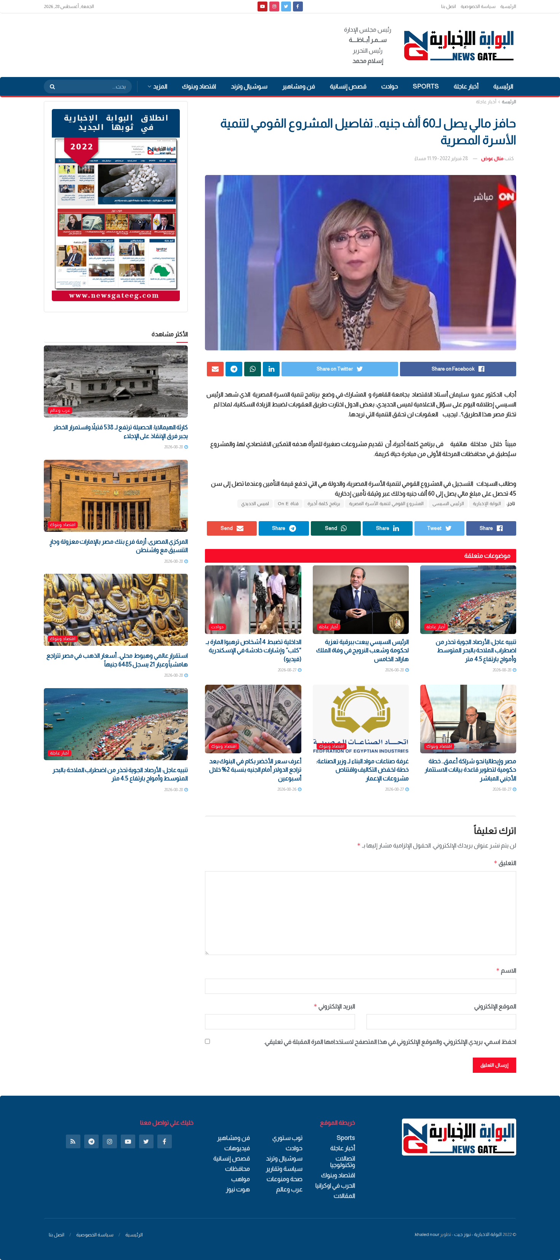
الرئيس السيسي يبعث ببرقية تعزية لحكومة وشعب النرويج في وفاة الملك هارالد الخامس (362, 650)
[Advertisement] (182, 44)
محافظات (237, 1168)
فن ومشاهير (298, 86)
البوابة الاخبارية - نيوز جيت (478, 1234)
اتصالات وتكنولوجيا (342, 1161)
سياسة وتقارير (284, 1168)
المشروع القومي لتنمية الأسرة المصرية (386, 503)
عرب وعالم (60, 410)
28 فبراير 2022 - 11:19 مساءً (441, 158)
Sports (426, 86)
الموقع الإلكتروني (495, 1006)
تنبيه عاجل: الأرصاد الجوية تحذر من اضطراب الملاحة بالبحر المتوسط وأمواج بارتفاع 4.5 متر (476, 650)
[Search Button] (50, 86)
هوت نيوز (238, 1189)
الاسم (506, 970)
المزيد (160, 86)
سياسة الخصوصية (478, 6)
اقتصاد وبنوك (199, 86)
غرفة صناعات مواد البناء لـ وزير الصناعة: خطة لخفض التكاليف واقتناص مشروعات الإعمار (362, 770)
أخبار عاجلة (466, 86)
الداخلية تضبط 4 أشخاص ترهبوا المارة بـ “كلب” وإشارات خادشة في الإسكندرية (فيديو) (253, 650)
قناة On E (288, 503)
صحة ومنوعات (284, 1179)
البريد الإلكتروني (334, 1006)
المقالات (344, 1196)
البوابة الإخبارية (487, 503)
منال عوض (492, 158)
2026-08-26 (287, 789)
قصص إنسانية (348, 86)
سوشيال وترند (249, 86)
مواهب (240, 1179)
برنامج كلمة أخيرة (323, 503)
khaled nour (427, 1234)
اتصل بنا (448, 6)
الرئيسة (509, 101)
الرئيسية (508, 6)
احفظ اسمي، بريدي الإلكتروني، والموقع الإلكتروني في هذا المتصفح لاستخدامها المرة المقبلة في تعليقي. (390, 1041)
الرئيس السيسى (448, 503)
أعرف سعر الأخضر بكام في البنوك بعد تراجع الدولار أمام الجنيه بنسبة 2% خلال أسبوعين (255, 770)
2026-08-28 (502, 670)
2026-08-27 (287, 670)
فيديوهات (237, 1148)
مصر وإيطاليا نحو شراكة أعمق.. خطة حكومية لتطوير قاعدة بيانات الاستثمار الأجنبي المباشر (470, 770)
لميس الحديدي (255, 503)
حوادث (389, 86)
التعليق (505, 863)
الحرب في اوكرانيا (335, 1185)
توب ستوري (287, 1138)
